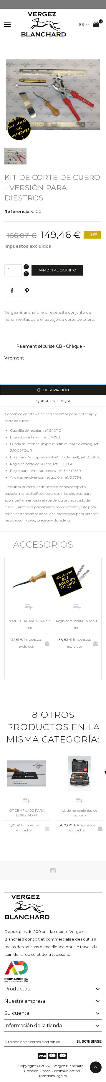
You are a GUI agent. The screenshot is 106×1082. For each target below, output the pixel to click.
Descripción (55, 390)
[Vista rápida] (23, 661)
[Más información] (33, 661)
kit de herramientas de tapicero (79, 812)
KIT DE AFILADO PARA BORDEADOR (26, 812)
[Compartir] (12, 290)
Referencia (16, 211)
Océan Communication (59, 1071)
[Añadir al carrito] (47, 642)
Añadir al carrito (57, 270)
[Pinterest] (27, 290)
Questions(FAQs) (53, 401)
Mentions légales (53, 1075)
